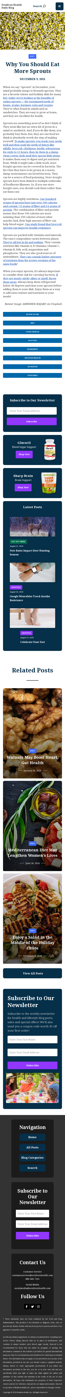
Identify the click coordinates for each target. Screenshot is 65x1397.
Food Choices (32, 332)
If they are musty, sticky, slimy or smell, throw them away (30, 278)
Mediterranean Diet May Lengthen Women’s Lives (32, 853)
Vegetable (33, 375)
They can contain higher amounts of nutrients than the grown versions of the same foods (32, 260)
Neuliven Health (33, 358)
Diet (32, 56)
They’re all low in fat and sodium (23, 242)
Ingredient (32, 349)
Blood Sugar (32, 314)
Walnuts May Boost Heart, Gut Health (32, 760)
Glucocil (32, 341)
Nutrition (32, 367)
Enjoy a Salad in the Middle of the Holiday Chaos (32, 942)
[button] (59, 6)
